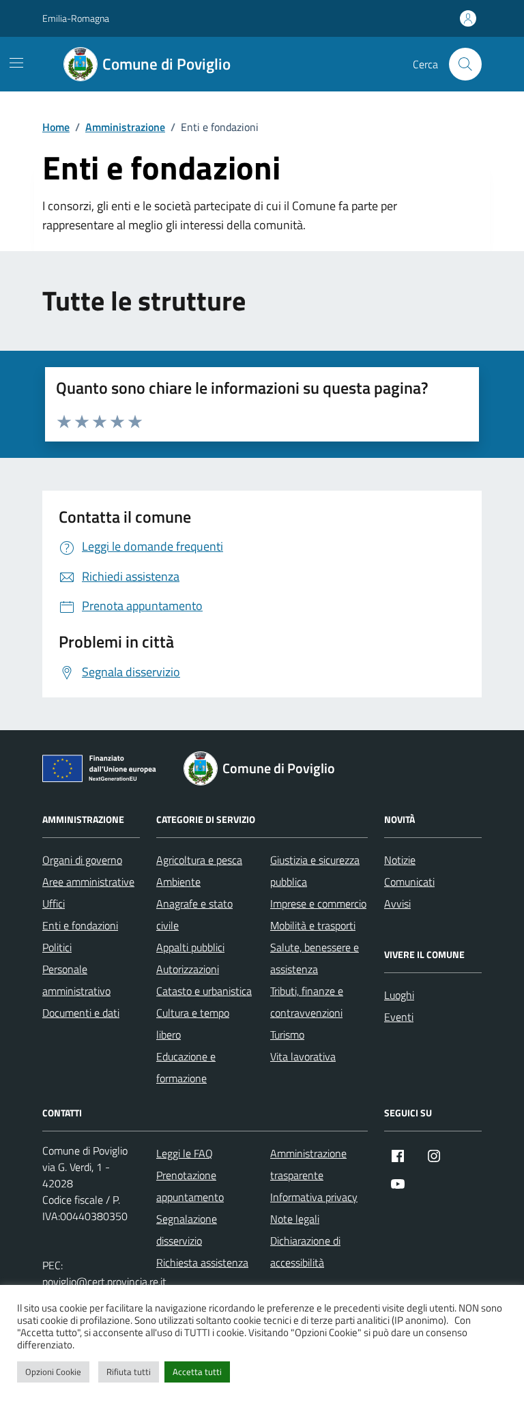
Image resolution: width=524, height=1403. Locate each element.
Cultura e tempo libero (192, 1023)
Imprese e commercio (318, 903)
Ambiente (178, 881)
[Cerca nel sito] (465, 64)
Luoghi (399, 995)
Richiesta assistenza (202, 1262)
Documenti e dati (80, 1012)
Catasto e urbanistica (204, 991)
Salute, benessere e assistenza (314, 958)
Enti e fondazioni (80, 925)
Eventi (398, 1017)
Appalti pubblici (190, 947)
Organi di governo (82, 860)
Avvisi (397, 903)
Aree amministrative (88, 881)
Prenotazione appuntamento (190, 1186)
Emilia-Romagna (75, 18)
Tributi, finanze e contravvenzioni (306, 1002)
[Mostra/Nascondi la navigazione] (16, 63)
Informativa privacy (314, 1197)
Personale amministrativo (76, 980)
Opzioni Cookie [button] (53, 1371)
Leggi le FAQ (184, 1153)
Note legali (294, 1219)
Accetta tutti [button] (197, 1371)
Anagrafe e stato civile (194, 914)
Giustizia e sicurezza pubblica (315, 871)
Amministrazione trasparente (308, 1164)
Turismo (287, 1034)
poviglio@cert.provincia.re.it (104, 1281)
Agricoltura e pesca (199, 860)
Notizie (400, 860)
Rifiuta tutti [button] (128, 1371)
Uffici (53, 903)
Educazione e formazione (186, 1067)
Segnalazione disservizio (186, 1230)
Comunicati (409, 881)
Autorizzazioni (187, 969)
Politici (57, 947)
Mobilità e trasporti (312, 925)
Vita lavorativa (303, 1056)
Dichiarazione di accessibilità (305, 1251)
